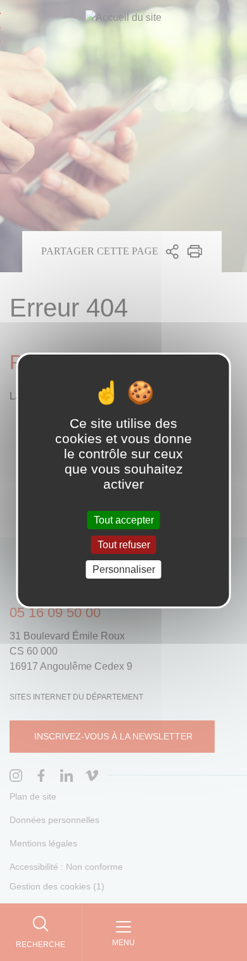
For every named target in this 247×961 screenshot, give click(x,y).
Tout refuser (124, 544)
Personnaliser (123, 569)
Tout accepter (124, 519)
